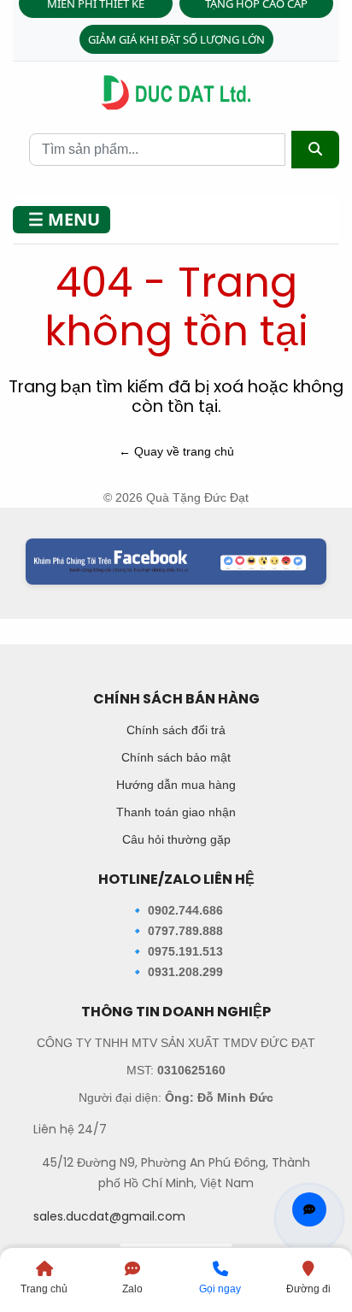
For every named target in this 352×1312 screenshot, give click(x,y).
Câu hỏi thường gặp (176, 839)
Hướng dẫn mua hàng (176, 784)
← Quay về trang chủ (176, 451)
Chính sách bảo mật (176, 757)
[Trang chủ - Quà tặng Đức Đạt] (176, 92)
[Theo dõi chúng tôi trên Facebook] (176, 561)
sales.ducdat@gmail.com (109, 1216)
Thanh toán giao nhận (176, 812)
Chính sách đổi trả (176, 730)
